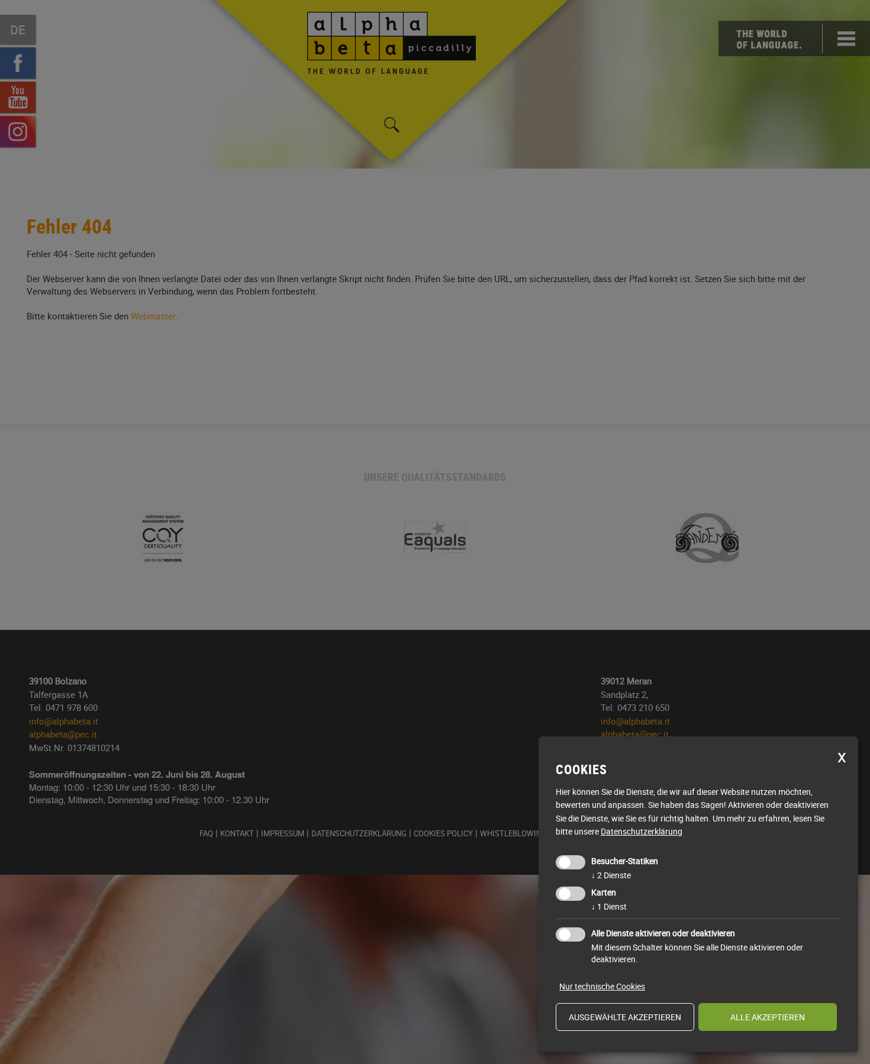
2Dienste (611, 875)
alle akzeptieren (767, 1017)
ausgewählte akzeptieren (625, 1017)
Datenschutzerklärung (641, 831)
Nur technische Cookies (602, 986)
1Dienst (609, 906)
